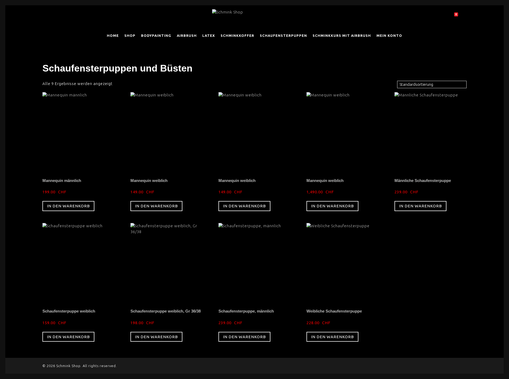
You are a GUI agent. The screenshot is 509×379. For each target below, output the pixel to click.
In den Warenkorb (68, 206)
